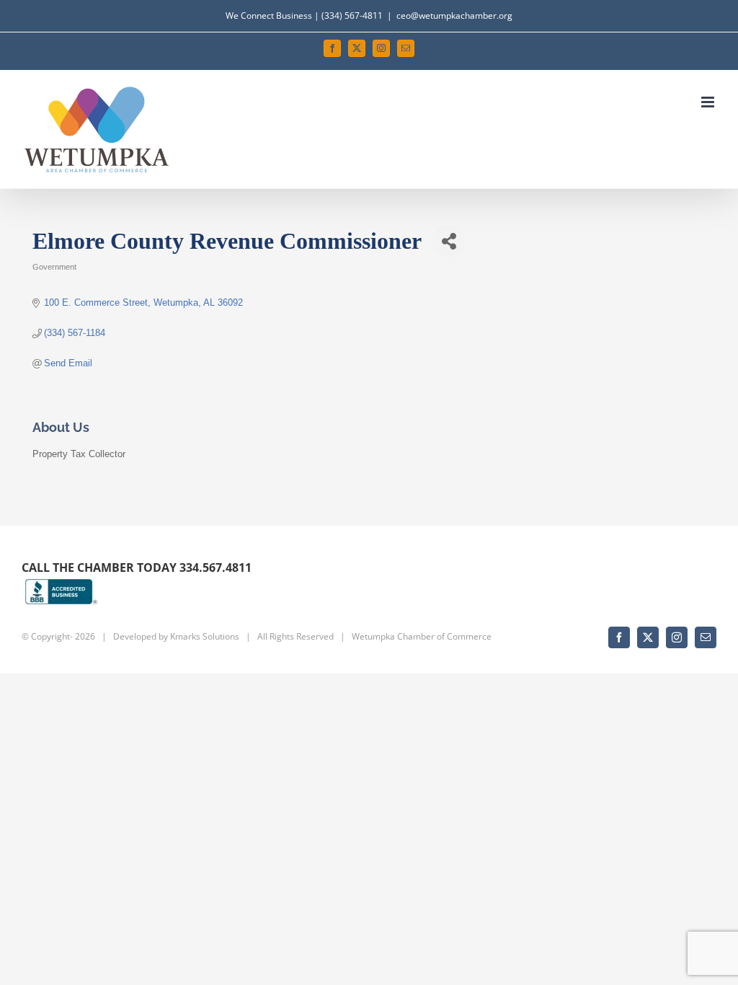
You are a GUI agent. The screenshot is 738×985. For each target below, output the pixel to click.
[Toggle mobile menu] (708, 102)
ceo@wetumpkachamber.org (454, 15)
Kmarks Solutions (204, 636)
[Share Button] (448, 241)
